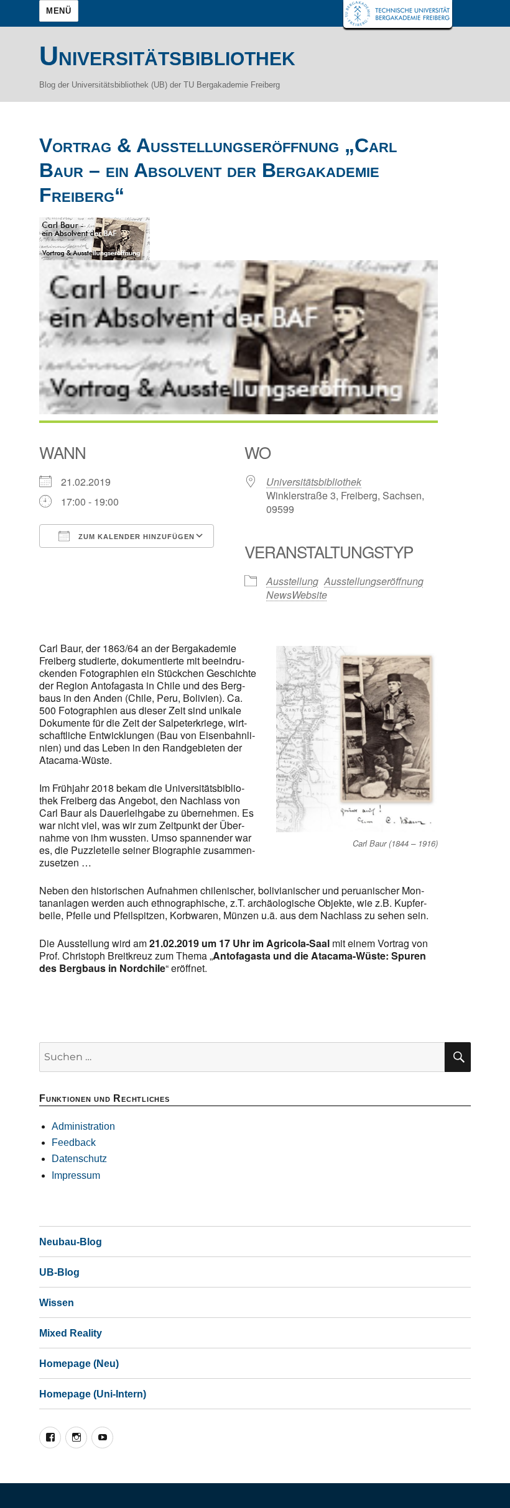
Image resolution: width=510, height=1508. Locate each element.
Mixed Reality (70, 1333)
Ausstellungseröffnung (374, 581)
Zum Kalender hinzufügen (135, 536)
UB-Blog (59, 1272)
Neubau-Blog (70, 1242)
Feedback (74, 1142)
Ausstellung (292, 581)
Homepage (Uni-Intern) (92, 1394)
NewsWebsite (296, 595)
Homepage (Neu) (79, 1363)
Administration (83, 1126)
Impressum (76, 1175)
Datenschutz (79, 1158)
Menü (58, 11)
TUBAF (397, 14)
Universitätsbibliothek (167, 56)
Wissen (56, 1302)
